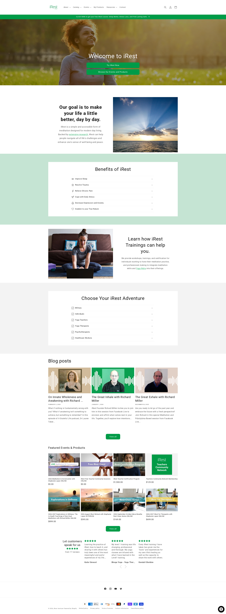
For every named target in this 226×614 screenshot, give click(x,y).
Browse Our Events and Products (113, 72)
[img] (72, 549)
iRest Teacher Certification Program (126, 479)
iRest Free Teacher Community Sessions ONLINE (95, 480)
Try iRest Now (113, 65)
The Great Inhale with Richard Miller (111, 398)
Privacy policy (94, 608)
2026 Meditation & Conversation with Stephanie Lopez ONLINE (61, 480)
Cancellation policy (137, 608)
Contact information (122, 608)
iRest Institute (58, 608)
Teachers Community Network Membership (162, 479)
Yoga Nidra (141, 268)
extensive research (78, 134)
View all (113, 437)
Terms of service (107, 608)
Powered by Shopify (70, 608)
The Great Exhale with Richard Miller (155, 398)
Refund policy (83, 608)
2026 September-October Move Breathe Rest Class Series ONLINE (127, 515)
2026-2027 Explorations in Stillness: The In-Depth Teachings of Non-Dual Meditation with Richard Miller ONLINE (63, 516)
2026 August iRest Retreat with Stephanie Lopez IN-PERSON (96, 515)
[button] (67, 7)
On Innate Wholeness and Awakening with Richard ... (65, 398)
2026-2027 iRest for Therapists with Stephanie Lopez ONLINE (159, 515)
